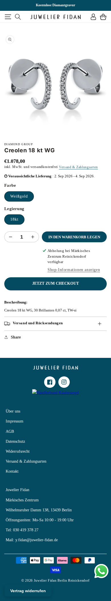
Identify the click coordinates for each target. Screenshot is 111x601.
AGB (10, 431)
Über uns (13, 411)
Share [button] (16, 337)
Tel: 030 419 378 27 (22, 530)
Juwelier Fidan (17, 490)
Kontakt (12, 471)
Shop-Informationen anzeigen (74, 270)
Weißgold (19, 196)
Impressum (14, 421)
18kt (14, 219)
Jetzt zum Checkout (55, 283)
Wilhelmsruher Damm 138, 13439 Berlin (39, 510)
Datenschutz (15, 441)
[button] (7, 17)
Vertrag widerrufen (28, 590)
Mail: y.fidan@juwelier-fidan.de (32, 540)
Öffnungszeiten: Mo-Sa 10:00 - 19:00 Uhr (40, 520)
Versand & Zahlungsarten (78, 167)
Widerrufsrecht (18, 451)
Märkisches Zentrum (22, 500)
